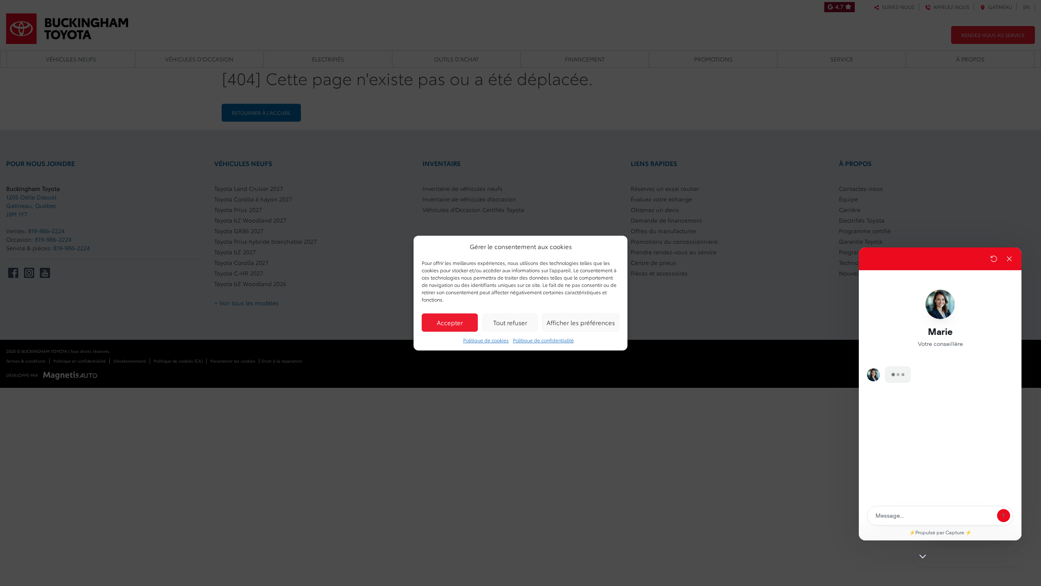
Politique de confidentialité (543, 340)
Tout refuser (510, 322)
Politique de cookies (486, 340)
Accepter (450, 322)
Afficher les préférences (581, 322)
